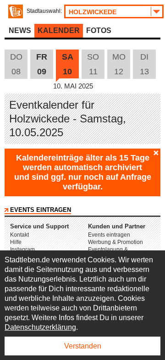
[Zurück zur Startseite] (15, 11)
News (20, 30)
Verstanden (82, 346)
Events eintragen (40, 209)
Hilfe (16, 242)
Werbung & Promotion (115, 242)
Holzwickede (92, 12)
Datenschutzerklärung (40, 327)
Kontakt (19, 235)
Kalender (59, 30)
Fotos (98, 30)
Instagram (22, 249)
